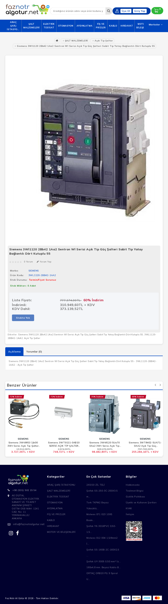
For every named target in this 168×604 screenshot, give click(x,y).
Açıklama (14, 351)
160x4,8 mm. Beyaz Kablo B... (103, 567)
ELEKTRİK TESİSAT (49, 26)
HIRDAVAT (127, 25)
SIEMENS (34, 270)
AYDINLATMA (84, 25)
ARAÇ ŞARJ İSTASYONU (13, 26)
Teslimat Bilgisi (135, 490)
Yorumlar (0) (34, 351)
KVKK (129, 508)
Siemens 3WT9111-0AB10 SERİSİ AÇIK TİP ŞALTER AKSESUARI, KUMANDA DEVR (64, 444)
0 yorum (28, 261)
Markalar (155, 24)
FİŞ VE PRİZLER (101, 26)
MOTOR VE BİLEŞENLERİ (61, 531)
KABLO (113, 25)
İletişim (130, 514)
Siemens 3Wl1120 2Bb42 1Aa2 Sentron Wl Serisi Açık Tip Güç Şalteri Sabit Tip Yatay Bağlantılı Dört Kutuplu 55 (86, 46)
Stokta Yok (23, 317)
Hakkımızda (133, 484)
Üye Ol (126, 10)
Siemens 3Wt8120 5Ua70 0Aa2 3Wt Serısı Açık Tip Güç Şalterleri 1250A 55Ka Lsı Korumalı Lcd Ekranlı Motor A (104, 444)
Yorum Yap (45, 261)
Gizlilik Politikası (135, 496)
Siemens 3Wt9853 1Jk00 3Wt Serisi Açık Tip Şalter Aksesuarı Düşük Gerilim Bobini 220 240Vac (23, 444)
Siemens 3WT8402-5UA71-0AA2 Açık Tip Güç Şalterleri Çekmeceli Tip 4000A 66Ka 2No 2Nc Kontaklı (145, 444)
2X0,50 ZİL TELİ (95, 484)
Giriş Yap (139, 10)
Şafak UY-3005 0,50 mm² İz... (103, 561)
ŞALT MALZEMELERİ (31, 26)
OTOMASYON (65, 25)
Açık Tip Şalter (104, 40)
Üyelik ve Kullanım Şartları (141, 502)
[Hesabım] (117, 11)
